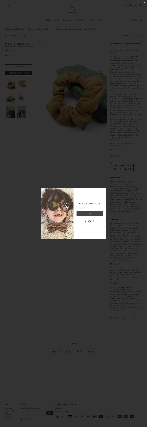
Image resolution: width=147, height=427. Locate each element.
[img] (86, 221)
